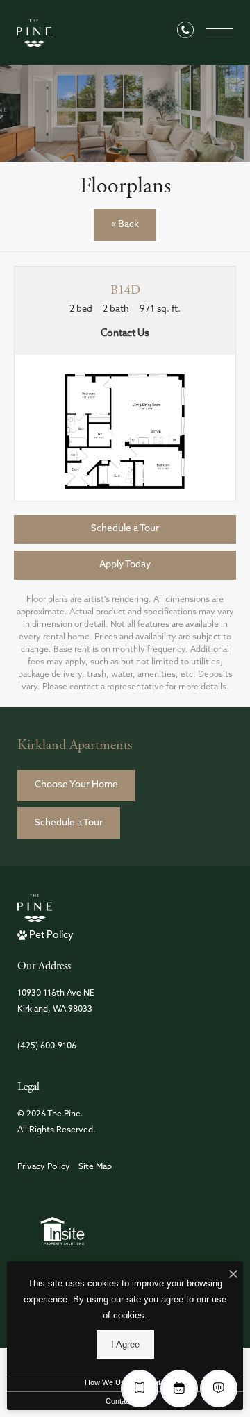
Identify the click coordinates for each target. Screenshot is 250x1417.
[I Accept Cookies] (233, 1275)
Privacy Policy (43, 1167)
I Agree (125, 1344)
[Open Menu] (219, 32)
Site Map (95, 1167)
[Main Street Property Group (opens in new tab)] (62, 1231)
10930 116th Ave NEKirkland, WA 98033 (55, 1001)
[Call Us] (185, 33)
